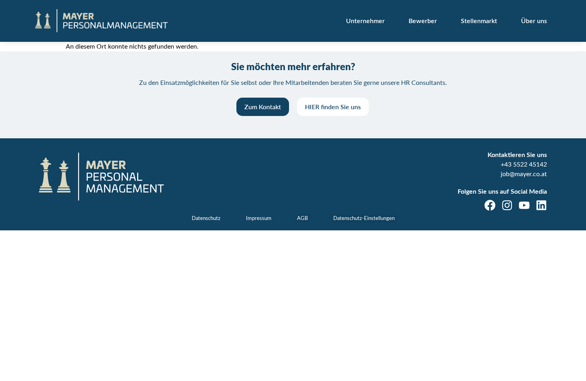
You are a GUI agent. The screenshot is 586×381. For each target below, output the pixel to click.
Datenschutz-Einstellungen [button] (364, 218)
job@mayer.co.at (524, 174)
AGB (302, 218)
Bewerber (423, 21)
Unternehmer (365, 21)
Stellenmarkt (479, 21)
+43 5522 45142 (524, 164)
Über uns (534, 21)
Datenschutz (206, 218)
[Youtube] (524, 205)
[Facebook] (490, 205)
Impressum (258, 218)
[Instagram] (507, 205)
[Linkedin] (541, 205)
